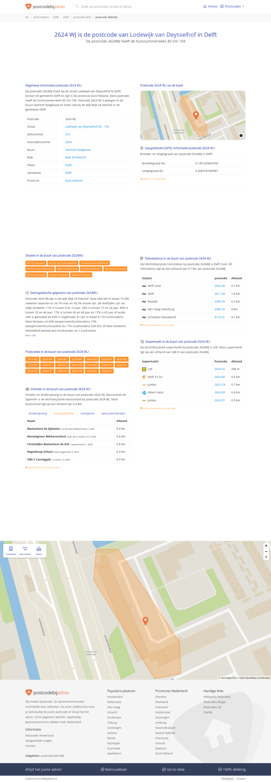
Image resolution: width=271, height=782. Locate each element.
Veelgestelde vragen (38, 741)
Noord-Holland (165, 733)
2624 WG (92, 359)
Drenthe (160, 697)
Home (212, 6)
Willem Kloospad (36, 274)
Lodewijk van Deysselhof (163, 34)
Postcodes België (215, 702)
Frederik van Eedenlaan (40, 269)
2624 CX (91, 371)
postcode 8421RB (52, 756)
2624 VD (219, 286)
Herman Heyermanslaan (94, 263)
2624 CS (32, 371)
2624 (68, 142)
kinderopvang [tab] (38, 413)
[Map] (135, 610)
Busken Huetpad (58, 274)
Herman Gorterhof (115, 269)
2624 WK (47, 359)
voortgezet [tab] (87, 413)
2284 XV (219, 301)
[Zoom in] (266, 546)
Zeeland (160, 748)
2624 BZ (219, 377)
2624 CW (77, 371)
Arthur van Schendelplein (63, 263)
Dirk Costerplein (36, 263)
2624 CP (106, 365)
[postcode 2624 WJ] (47, 7)
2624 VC (47, 365)
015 (67, 134)
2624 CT (47, 371)
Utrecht (112, 712)
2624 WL (62, 359)
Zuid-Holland (74, 180)
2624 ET (219, 400)
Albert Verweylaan (67, 269)
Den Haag (113, 707)
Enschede (113, 748)
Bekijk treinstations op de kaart (158, 325)
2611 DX (219, 294)
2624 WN (77, 359)
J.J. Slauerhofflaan (91, 269)
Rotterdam (114, 702)
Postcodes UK (212, 707)
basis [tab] (64, 413)
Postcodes (233, 6)
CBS (34, 335)
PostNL (208, 712)
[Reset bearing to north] (266, 557)
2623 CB (219, 384)
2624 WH (107, 359)
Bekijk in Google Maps (154, 178)
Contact (30, 746)
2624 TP (32, 365)
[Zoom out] (266, 551)
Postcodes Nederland (39, 735)
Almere (112, 733)
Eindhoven (114, 717)
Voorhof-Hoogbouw (78, 150)
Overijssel (161, 738)
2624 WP (122, 359)
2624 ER (219, 392)
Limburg (160, 722)
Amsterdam (115, 697)
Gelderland (162, 712)
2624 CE (219, 369)
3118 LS (219, 317)
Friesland (161, 707)
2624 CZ (62, 365)
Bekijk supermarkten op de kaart (159, 408)
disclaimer (228, 778)
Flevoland (161, 702)
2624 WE (32, 359)
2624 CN (92, 365)
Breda (111, 738)
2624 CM (77, 365)
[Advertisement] (135, 61)
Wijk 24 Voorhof (75, 157)
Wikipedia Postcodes (217, 697)
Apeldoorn (114, 753)
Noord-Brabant (165, 728)
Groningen (114, 728)
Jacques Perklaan (81, 274)
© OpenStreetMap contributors (253, 677)
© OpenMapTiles (227, 677)
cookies (241, 778)
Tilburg (112, 722)
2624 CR (121, 365)
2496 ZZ (219, 309)
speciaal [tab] (113, 413)
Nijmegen (113, 743)
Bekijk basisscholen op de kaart (43, 467)
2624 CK (106, 371)
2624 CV (62, 371)
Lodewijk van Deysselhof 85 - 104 (87, 126)
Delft (68, 165)
